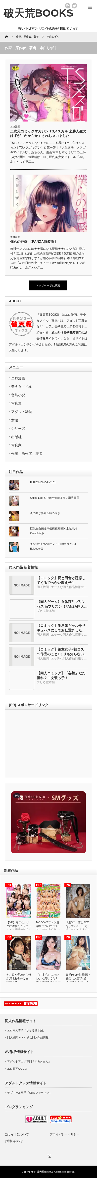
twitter (74, 5)
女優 (14, 420)
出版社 (16, 437)
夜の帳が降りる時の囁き (45, 513)
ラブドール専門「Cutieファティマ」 (29, 1092)
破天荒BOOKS (45, 1171)
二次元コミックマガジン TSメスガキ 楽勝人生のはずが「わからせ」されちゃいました (48, 133)
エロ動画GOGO (17, 1068)
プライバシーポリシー (65, 1134)
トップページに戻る (48, 285)
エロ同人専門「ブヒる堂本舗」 (26, 1030)
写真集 (16, 403)
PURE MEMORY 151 (43, 482)
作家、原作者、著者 (27, 454)
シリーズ (18, 429)
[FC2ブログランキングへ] (61, 1122)
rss (67, 5)
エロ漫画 (15, 126)
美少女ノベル (21, 387)
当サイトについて (17, 1134)
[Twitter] (48, 1155)
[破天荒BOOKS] (38, 13)
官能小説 (18, 395)
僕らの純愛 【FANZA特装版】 (34, 242)
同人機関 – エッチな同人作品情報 (27, 1037)
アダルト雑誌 (21, 412)
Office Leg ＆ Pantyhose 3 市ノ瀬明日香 (54, 497)
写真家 (16, 445)
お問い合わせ (14, 1141)
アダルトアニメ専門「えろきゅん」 (29, 1061)
